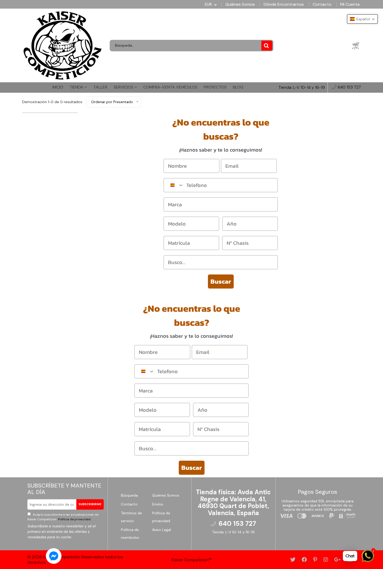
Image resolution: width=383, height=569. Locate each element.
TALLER (100, 87)
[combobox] (174, 185)
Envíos (157, 504)
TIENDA (77, 87)
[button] (362, 19)
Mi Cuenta (350, 4)
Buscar (221, 281)
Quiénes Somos (240, 4)
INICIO (57, 87)
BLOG (238, 87)
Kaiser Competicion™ (192, 559)
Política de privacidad (74, 519)
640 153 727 (349, 87)
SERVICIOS (124, 87)
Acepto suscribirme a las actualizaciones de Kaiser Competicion (62, 516)
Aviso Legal (161, 529)
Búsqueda (129, 495)
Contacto (322, 4)
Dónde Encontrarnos (284, 4)
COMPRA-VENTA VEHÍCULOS (170, 87)
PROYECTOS (215, 87)
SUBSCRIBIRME (90, 504)
